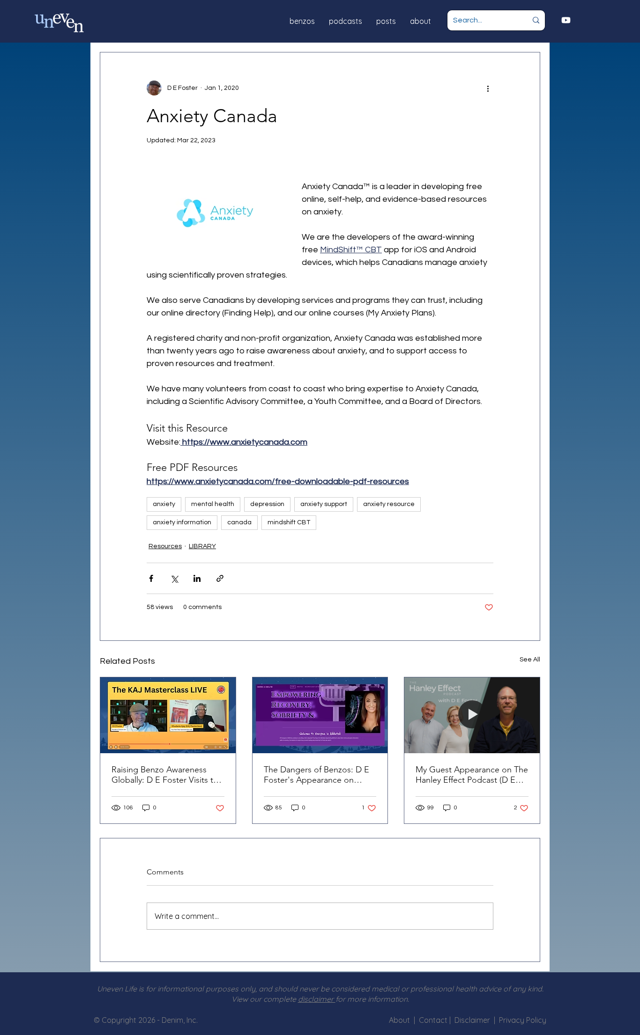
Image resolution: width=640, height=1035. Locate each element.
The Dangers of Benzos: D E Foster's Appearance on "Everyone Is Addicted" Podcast (316, 774)
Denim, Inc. (180, 1020)
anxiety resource (389, 504)
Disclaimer (474, 1020)
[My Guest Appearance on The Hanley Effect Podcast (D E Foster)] (472, 715)
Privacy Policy (522, 1020)
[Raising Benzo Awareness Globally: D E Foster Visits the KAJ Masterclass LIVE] (168, 715)
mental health (212, 504)
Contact (434, 1020)
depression (267, 504)
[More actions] (487, 88)
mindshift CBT (289, 522)
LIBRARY (202, 546)
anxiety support (323, 504)
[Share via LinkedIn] (197, 578)
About (399, 1020)
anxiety (164, 504)
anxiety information (182, 522)
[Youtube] (566, 20)
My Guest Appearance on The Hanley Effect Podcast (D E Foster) (472, 774)
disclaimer (316, 999)
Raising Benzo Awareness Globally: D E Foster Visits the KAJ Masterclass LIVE (167, 774)
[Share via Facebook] (151, 578)
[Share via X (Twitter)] (174, 578)
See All (530, 659)
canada (239, 522)
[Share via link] (220, 578)
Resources (165, 546)
